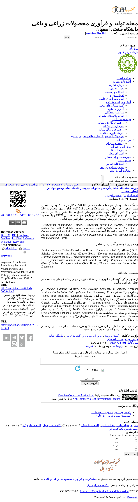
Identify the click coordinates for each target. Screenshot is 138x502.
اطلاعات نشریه (122, 81)
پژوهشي (118, 346)
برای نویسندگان (121, 119)
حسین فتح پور (113, 195)
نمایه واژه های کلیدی (111, 115)
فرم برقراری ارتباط (112, 167)
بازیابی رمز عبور (128, 52)
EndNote (24, 235)
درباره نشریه (116, 85)
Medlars (5, 238)
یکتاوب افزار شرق (98, 485)
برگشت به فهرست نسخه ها (21, 184)
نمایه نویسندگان (114, 112)
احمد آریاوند (131, 195)
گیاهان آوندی (111, 335)
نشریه (134, 425)
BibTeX (5, 235)
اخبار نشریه (117, 95)
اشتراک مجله (116, 153)
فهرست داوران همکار (118, 156)
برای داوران (124, 139)
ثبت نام (133, 48)
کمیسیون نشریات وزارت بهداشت (111, 412)
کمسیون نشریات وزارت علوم (113, 415)
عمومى (89, 346)
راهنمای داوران (115, 143)
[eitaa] (14, 344)
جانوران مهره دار (92, 335)
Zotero (26, 248)
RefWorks (18, 241)
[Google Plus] (22, 344)
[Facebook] (30, 337)
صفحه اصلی (123, 78)
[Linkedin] (6, 337)
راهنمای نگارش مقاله (111, 122)
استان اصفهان (115, 339)
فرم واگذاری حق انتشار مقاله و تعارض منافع (97, 136)
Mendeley (11, 248)
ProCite (16, 238)
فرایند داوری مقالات (112, 132)
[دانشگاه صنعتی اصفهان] (124, 18)
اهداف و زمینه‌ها (114, 91)
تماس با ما (124, 160)
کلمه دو (114, 428)
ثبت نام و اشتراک (121, 146)
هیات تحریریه (116, 88)
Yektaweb (132, 497)
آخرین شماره (116, 108)
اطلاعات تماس (115, 163)
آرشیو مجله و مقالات (118, 102)
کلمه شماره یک (90, 425)
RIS (14, 235)
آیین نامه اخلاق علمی (111, 98)
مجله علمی (122, 425)
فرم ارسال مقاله (113, 126)
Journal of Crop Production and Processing (104, 491)
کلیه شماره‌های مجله (111, 105)
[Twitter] (22, 337)
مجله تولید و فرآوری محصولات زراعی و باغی (70, 478)
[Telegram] (14, 337)
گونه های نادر (73, 335)
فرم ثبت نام (116, 150)
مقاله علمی (108, 425)
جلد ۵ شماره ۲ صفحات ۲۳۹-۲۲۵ (59, 184)
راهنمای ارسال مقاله (111, 129)
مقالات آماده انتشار (119, 170)
